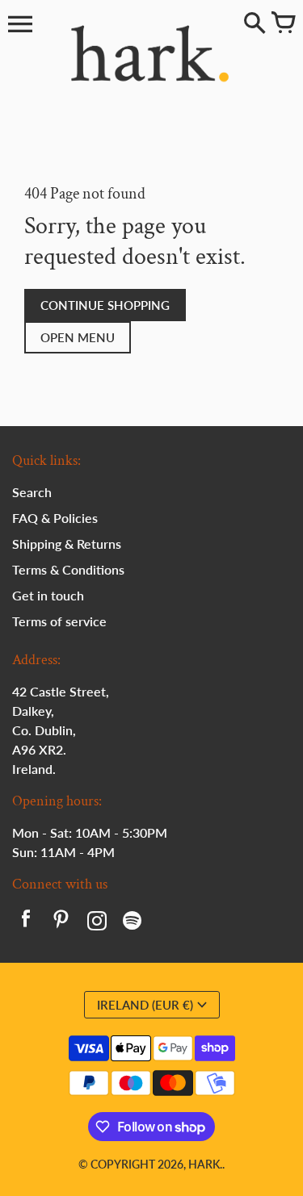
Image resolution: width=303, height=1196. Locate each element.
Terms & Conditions (68, 569)
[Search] (254, 24)
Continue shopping (105, 305)
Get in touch (48, 595)
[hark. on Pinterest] (61, 922)
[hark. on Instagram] (97, 922)
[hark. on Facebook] (26, 922)
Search (32, 492)
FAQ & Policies (55, 517)
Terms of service (59, 621)
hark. (205, 1164)
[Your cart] (283, 24)
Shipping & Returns (66, 543)
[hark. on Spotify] (132, 922)
